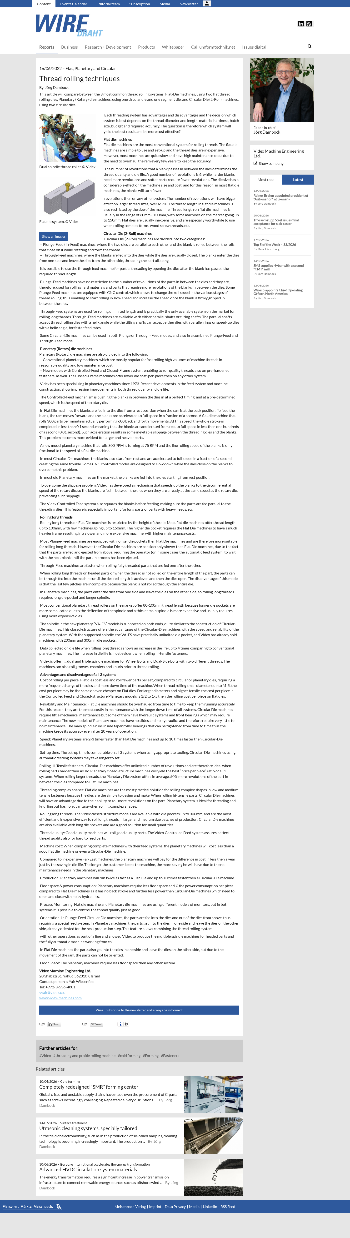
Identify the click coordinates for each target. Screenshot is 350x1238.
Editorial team (108, 3)
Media (165, 3)
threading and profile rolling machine (85, 1055)
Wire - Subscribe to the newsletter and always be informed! (139, 1010)
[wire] (95, 25)
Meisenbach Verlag (130, 1206)
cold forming (129, 1055)
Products (146, 47)
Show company (271, 163)
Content (44, 3)
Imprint (155, 1206)
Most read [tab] (266, 179)
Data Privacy (175, 1206)
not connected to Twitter (85, 1024)
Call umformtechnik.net (213, 47)
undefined (42, 1024)
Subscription (139, 3)
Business (69, 47)
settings (126, 1024)
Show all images (53, 236)
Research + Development (108, 47)
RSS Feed (227, 1206)
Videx (46, 1055)
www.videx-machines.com (60, 998)
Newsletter (189, 3)
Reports (46, 47)
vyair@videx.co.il (52, 992)
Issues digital (254, 47)
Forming (151, 1055)
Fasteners (170, 1055)
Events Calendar (73, 3)
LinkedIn (210, 1206)
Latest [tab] (298, 179)
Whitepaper (173, 47)
